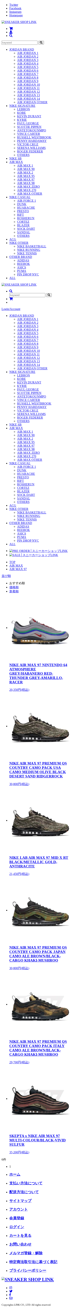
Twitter (13, 4)
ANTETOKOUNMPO (31, 130)
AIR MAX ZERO (28, 186)
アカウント (18, 1209)
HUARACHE (26, 207)
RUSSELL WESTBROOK (34, 137)
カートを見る (20, 1235)
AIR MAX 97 (26, 179)
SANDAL (23, 232)
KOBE (21, 112)
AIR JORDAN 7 (27, 74)
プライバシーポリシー (27, 1270)
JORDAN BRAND (21, 49)
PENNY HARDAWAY (32, 141)
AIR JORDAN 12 (28, 91)
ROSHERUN (25, 218)
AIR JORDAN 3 (27, 60)
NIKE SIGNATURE (22, 105)
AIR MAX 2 (25, 172)
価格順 (14, 587)
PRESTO (23, 211)
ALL (12, 278)
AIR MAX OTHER (29, 193)
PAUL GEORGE (28, 123)
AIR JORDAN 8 (27, 77)
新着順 (14, 591)
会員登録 (16, 1218)
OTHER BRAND (20, 257)
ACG (12, 239)
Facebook (15, 8)
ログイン (16, 1227)
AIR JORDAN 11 (28, 88)
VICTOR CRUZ (27, 144)
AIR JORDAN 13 (28, 95)
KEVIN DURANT (29, 116)
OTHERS (23, 155)
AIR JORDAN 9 (27, 81)
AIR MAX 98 (26, 183)
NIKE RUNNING (28, 249)
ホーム (14, 1174)
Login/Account (11, 309)
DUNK (21, 204)
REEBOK (23, 264)
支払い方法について (26, 1183)
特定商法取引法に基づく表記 (33, 1262)
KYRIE (22, 119)
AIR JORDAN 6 (27, 70)
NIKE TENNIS (27, 253)
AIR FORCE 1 (26, 200)
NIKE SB (15, 158)
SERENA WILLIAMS (31, 148)
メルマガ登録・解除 (26, 1253)
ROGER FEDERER (30, 151)
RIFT (20, 214)
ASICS (21, 267)
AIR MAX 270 (26, 190)
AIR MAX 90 (26, 169)
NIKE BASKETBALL (31, 246)
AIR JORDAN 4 (27, 63)
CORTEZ (23, 221)
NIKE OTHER (18, 242)
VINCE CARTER (28, 134)
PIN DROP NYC (28, 274)
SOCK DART (26, 228)
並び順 (6, 576)
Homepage (16, 15)
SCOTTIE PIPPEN (29, 126)
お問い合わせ (20, 1244)
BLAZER (23, 225)
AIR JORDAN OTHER (32, 102)
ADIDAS (23, 260)
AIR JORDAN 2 (27, 56)
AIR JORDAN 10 (28, 84)
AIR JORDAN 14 (28, 98)
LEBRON (23, 109)
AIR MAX (16, 162)
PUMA (21, 271)
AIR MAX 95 (26, 176)
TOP (12, 562)
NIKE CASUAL (20, 197)
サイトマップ (20, 1201)
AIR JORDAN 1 (27, 53)
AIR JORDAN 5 (27, 67)
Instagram (15, 11)
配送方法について (24, 1192)
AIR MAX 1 (25, 165)
